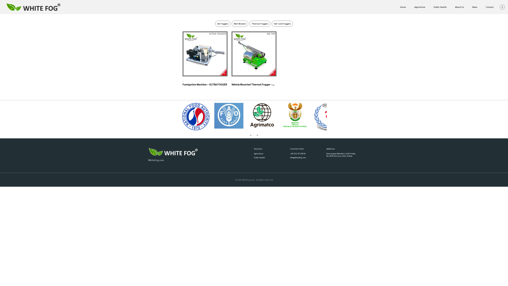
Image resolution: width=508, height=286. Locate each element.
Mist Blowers (240, 23)
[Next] (257, 135)
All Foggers (222, 23)
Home (403, 7)
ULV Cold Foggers (282, 23)
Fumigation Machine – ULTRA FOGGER (205, 84)
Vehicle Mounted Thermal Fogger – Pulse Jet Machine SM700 (252, 84)
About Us (459, 7)
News (474, 7)
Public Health (440, 7)
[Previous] (251, 135)
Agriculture (419, 7)
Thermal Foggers (260, 23)
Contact (490, 7)
